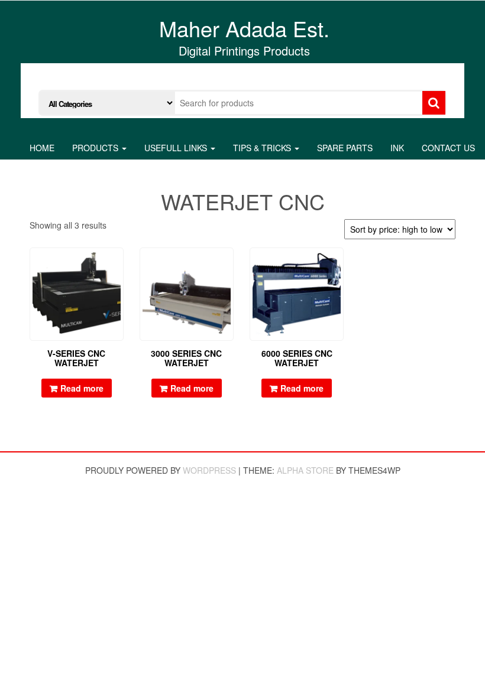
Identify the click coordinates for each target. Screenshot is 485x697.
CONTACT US (448, 148)
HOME (42, 148)
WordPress (209, 470)
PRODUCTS (96, 148)
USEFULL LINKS (176, 148)
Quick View (118, 265)
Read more (82, 388)
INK (397, 148)
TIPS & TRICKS (263, 148)
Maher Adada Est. (244, 28)
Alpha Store (305, 470)
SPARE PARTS (345, 148)
